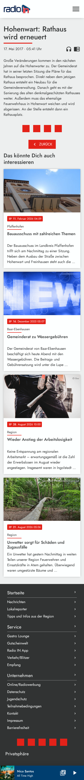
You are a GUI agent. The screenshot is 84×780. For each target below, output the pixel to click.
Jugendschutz (17, 699)
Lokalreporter (17, 609)
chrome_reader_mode (77, 49)
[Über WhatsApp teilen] (47, 128)
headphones (69, 49)
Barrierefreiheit (18, 727)
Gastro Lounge (18, 636)
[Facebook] (31, 742)
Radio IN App (17, 650)
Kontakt (12, 713)
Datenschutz (16, 691)
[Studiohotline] (63, 742)
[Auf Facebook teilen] (26, 128)
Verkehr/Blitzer (18, 657)
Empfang (14, 664)
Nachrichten (16, 601)
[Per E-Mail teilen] (58, 128)
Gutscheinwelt (17, 643)
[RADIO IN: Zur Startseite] (37, 8)
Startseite (15, 593)
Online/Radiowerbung (24, 684)
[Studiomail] (20, 742)
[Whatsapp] (52, 742)
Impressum (15, 720)
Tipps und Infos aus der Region (30, 616)
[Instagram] (42, 742)
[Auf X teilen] (36, 128)
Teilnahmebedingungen (24, 706)
